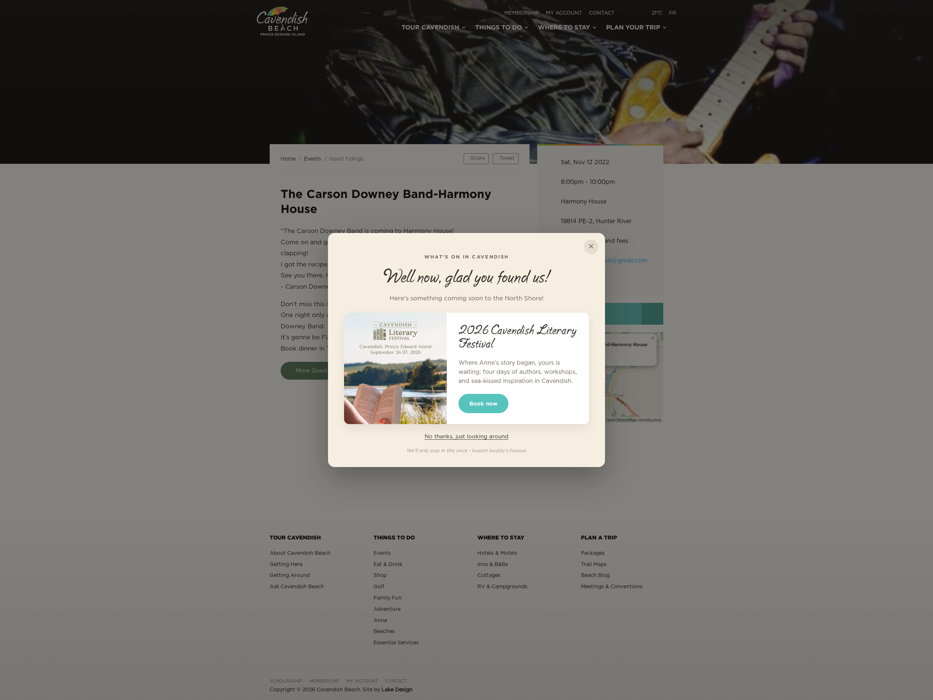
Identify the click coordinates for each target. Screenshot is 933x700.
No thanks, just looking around (466, 436)
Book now (483, 403)
